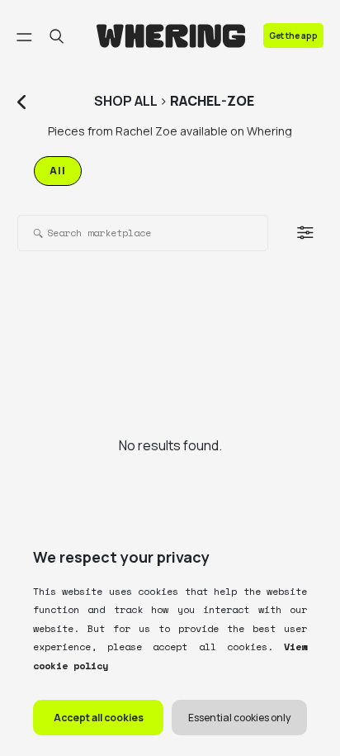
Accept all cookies (99, 718)
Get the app (293, 35)
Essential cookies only (239, 718)
